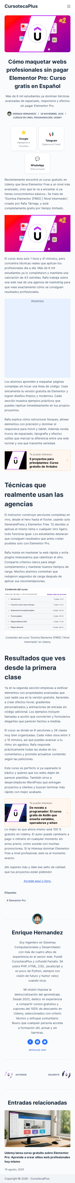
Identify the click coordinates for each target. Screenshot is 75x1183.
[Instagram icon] (45, 1042)
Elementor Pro (16, 900)
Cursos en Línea (23, 117)
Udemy (58, 117)
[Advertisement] (37, 340)
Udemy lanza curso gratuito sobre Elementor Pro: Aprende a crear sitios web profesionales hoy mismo (37, 1157)
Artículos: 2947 (37, 1050)
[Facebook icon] (30, 1042)
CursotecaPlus (21, 6)
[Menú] (68, 6)
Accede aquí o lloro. (37, 881)
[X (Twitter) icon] (37, 1042)
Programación (43, 117)
